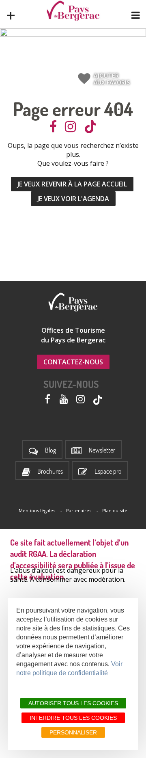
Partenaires (78, 510)
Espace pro (108, 471)
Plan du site (114, 510)
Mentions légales (37, 510)
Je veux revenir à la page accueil (72, 184)
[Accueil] (73, 11)
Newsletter (102, 450)
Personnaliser (73, 732)
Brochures (50, 471)
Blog (50, 450)
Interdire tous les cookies (73, 718)
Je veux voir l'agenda (73, 198)
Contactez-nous (73, 361)
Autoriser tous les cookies (73, 703)
